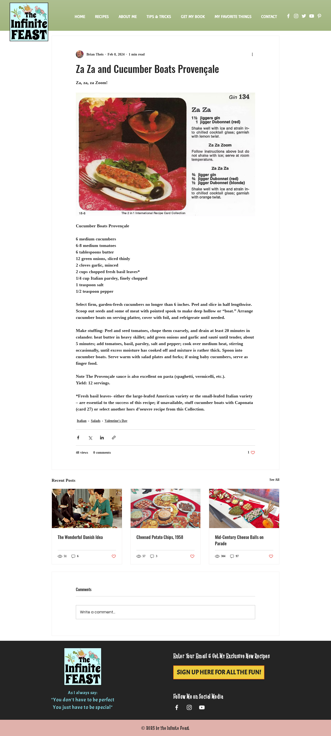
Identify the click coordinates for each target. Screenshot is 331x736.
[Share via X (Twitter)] (90, 437)
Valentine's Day (116, 421)
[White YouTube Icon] (201, 707)
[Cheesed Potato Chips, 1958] (166, 508)
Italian (82, 421)
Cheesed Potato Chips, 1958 (159, 537)
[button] (102, 16)
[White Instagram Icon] (189, 707)
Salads (95, 421)
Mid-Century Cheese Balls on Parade (239, 540)
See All (274, 480)
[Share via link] (113, 437)
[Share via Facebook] (78, 437)
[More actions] (252, 54)
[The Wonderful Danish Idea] (87, 508)
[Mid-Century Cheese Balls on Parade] (244, 508)
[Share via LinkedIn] (102, 437)
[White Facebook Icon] (176, 707)
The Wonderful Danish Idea (80, 537)
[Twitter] (304, 16)
